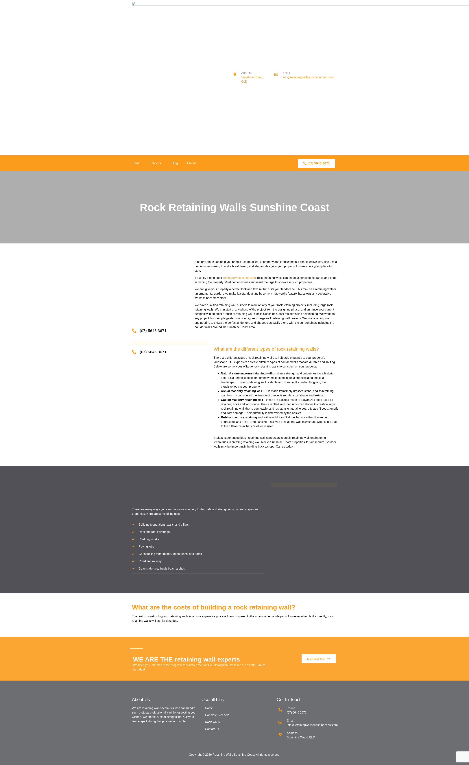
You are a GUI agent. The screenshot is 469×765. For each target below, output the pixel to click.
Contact (192, 163)
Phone (291, 708)
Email (290, 720)
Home (136, 163)
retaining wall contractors (239, 277)
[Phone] (280, 709)
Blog (175, 163)
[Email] (280, 722)
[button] (156, 163)
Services (155, 163)
